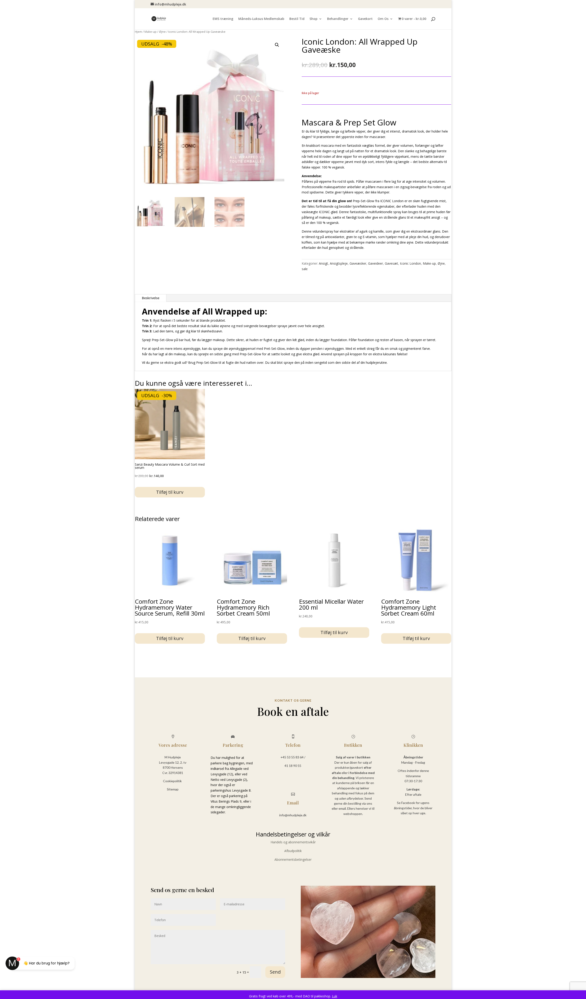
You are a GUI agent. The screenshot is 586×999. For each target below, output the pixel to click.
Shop (313, 19)
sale (305, 269)
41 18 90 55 (293, 766)
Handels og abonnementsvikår (293, 842)
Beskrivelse (150, 298)
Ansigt (323, 263)
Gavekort (365, 19)
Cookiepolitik (172, 781)
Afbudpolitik (293, 851)
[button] (277, 45)
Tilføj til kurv (169, 492)
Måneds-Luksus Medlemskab (261, 19)
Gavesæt (391, 263)
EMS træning (223, 19)
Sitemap (173, 789)
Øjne (162, 32)
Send (275, 972)
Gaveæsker (358, 263)
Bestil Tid (296, 19)
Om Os (383, 19)
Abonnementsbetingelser (293, 859)
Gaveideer (375, 263)
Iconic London (410, 263)
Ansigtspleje (339, 263)
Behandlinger (337, 19)
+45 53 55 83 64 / (292, 757)
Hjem (138, 32)
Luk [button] (334, 996)
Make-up (150, 32)
